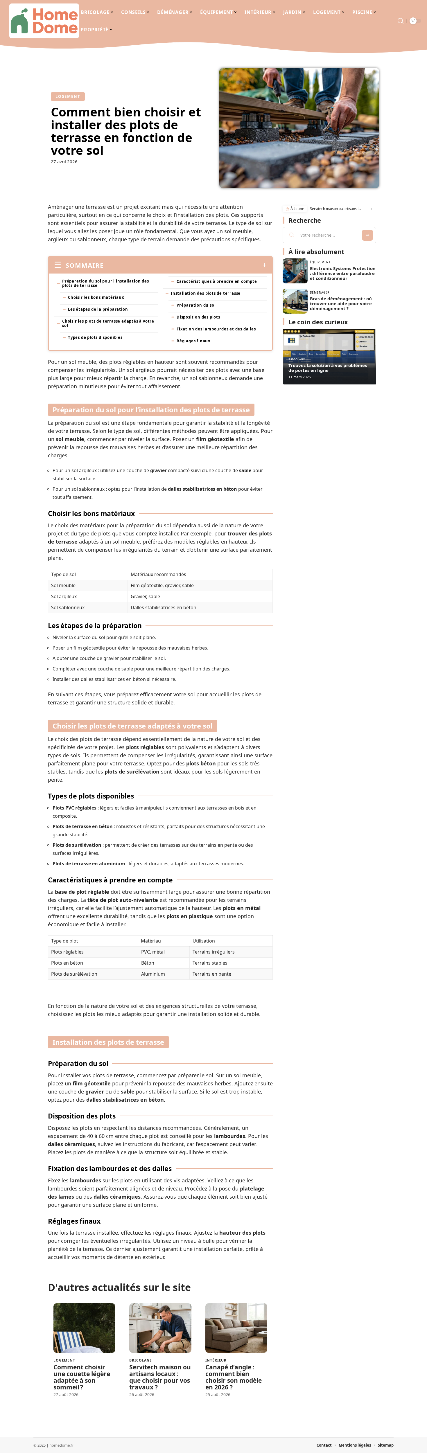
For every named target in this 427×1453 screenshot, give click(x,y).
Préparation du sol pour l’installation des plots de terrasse (105, 283)
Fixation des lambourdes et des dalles (216, 329)
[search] (400, 21)
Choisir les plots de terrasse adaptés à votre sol (108, 323)
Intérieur (216, 1360)
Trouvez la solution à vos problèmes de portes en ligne (327, 367)
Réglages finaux (194, 341)
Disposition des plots (198, 317)
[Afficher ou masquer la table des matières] (185, 265)
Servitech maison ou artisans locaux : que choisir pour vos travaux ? (160, 1377)
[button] (370, 209)
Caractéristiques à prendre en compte (217, 281)
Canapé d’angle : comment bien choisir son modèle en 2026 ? (233, 1377)
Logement (67, 96)
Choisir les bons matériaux (96, 297)
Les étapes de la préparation (98, 309)
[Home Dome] (44, 21)
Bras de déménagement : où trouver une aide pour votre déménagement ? (341, 303)
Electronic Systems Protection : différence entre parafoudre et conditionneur (343, 273)
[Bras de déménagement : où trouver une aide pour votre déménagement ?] (295, 301)
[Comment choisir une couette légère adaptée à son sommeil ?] (84, 1328)
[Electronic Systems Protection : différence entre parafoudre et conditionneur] (295, 270)
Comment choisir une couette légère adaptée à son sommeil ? (81, 1377)
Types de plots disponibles (95, 337)
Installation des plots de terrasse (206, 293)
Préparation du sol (196, 305)
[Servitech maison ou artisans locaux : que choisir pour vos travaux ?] (160, 1328)
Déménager (319, 292)
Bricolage (140, 1360)
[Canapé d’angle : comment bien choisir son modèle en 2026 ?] (236, 1328)
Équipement (320, 262)
